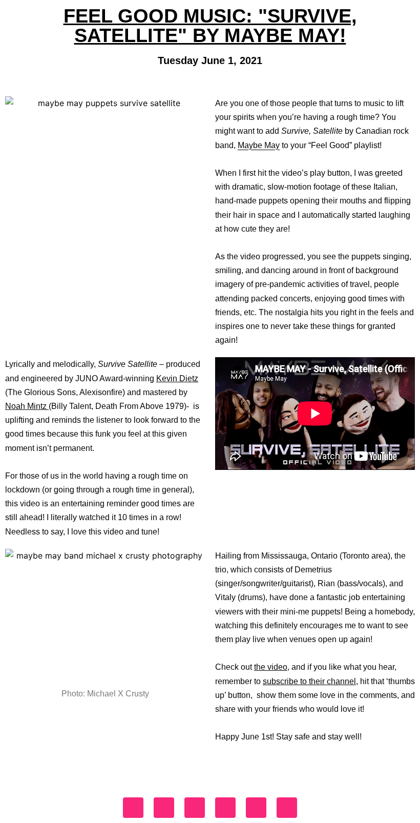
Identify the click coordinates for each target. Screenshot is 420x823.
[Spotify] (256, 807)
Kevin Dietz (177, 378)
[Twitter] (194, 807)
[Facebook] (133, 807)
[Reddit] (287, 807)
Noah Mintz (26, 406)
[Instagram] (164, 807)
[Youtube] (225, 807)
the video (270, 667)
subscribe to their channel (309, 681)
